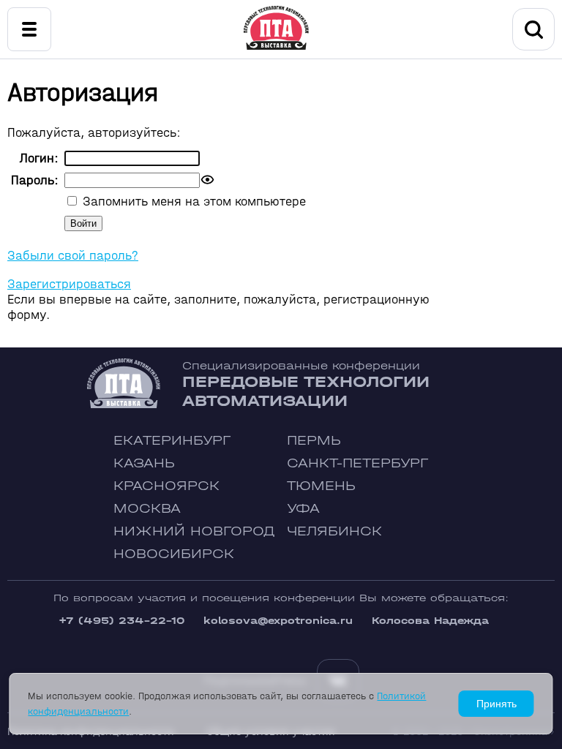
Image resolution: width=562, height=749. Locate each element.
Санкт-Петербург (357, 463)
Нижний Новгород (194, 531)
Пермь (314, 440)
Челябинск (334, 531)
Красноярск (166, 486)
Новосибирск (173, 554)
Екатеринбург (172, 440)
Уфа (303, 508)
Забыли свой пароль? (72, 255)
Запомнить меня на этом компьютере (192, 201)
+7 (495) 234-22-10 (121, 620)
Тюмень (321, 486)
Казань (144, 463)
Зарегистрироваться (69, 284)
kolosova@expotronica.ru (278, 620)
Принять (496, 704)
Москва (147, 508)
